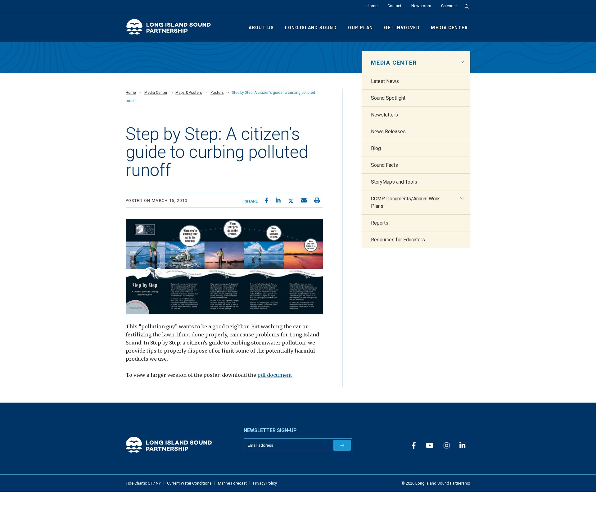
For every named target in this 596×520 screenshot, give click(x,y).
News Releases (388, 132)
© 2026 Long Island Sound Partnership (435, 483)
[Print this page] (317, 200)
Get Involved (402, 27)
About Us (261, 27)
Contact (394, 5)
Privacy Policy (265, 483)
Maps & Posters (188, 92)
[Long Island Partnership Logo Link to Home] (171, 29)
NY (158, 483)
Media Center (449, 27)
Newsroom (421, 5)
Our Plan (360, 27)
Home (372, 5)
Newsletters (384, 115)
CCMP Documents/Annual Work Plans (405, 202)
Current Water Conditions (189, 483)
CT (150, 483)
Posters (217, 92)
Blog (376, 148)
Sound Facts (384, 165)
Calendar (449, 5)
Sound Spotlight (388, 98)
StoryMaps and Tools (394, 182)
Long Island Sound (311, 27)
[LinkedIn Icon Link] (462, 446)
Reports (379, 223)
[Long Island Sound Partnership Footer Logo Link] (180, 445)
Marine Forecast (232, 483)
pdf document (274, 375)
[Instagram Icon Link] (446, 446)
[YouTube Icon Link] (430, 446)
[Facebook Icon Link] (414, 446)
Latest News (385, 81)
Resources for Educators (398, 240)
